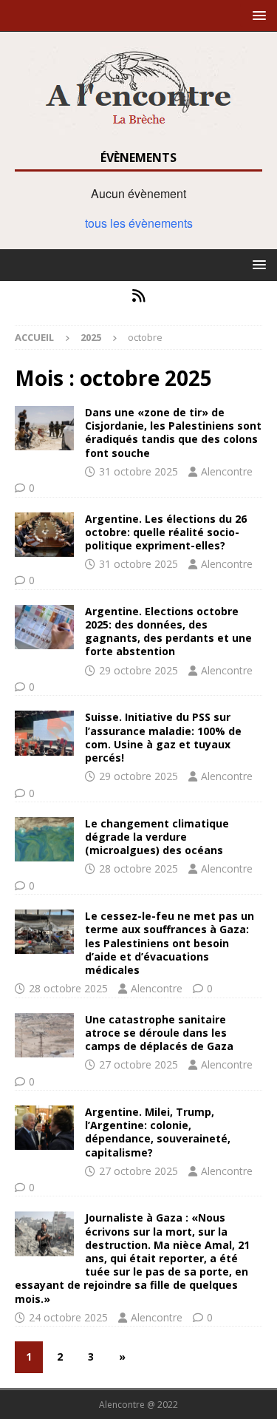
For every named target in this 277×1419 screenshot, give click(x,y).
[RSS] (138, 296)
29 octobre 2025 (138, 670)
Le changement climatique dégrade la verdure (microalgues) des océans (157, 836)
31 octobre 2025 (138, 471)
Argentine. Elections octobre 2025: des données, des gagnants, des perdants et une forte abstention (168, 631)
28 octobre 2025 (138, 868)
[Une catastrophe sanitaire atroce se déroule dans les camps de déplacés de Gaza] (44, 1035)
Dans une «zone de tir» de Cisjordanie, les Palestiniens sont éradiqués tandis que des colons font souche (173, 432)
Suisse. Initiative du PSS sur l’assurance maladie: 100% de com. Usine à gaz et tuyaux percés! (163, 737)
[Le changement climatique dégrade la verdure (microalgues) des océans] (44, 839)
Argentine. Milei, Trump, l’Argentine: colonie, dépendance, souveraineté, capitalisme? (157, 1132)
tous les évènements (139, 222)
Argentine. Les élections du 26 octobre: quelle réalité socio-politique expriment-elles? (166, 532)
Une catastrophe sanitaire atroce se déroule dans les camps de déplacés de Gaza (159, 1032)
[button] (256, 15)
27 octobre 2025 (138, 1064)
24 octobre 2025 (68, 1317)
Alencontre (227, 471)
